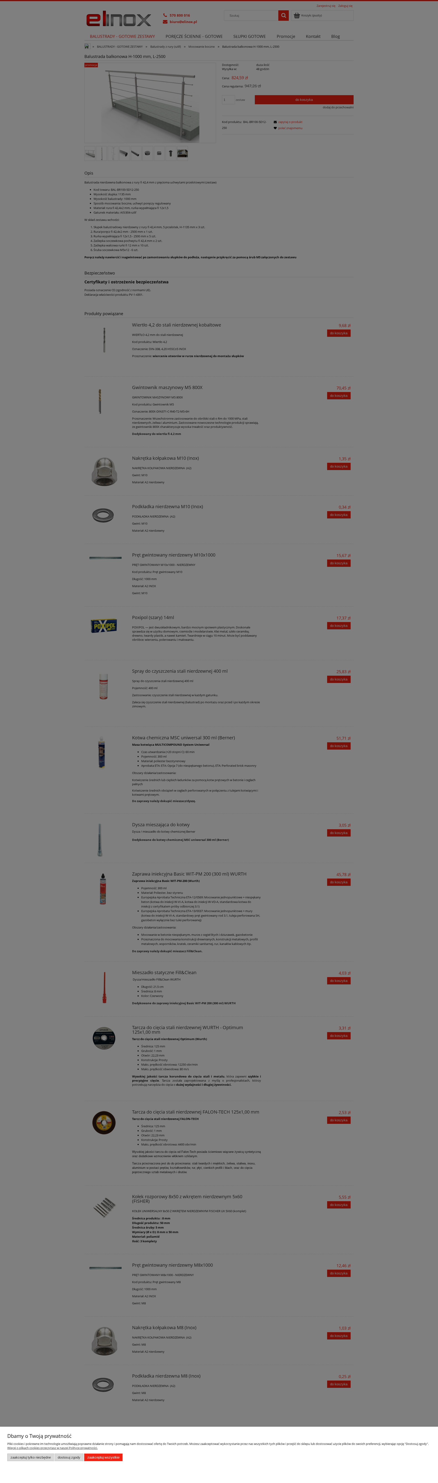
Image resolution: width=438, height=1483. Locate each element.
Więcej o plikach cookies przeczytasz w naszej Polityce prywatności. (52, 1448)
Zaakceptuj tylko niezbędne (30, 1457)
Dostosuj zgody (69, 1457)
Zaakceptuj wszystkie (103, 1457)
